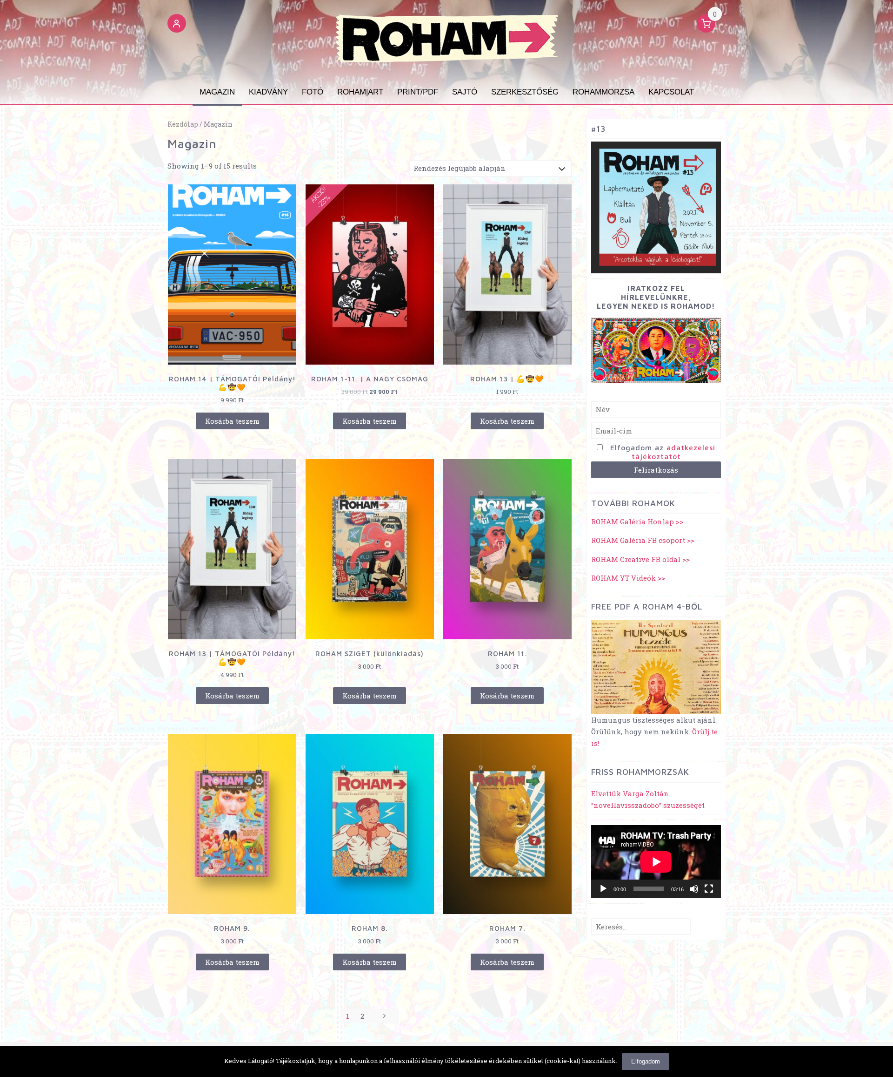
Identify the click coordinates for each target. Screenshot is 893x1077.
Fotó (312, 92)
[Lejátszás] (603, 889)
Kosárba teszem (232, 421)
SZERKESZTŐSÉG (525, 92)
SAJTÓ (464, 92)
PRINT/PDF (417, 92)
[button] (176, 24)
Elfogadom (645, 1061)
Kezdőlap (182, 124)
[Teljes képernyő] (708, 889)
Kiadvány (268, 92)
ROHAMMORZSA (603, 92)
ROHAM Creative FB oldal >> (640, 559)
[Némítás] (694, 889)
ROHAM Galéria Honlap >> (637, 521)
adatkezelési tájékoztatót (674, 452)
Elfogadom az (662, 452)
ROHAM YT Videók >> (628, 578)
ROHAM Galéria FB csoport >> (642, 540)
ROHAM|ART (360, 92)
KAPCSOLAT (671, 92)
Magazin (217, 92)
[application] (656, 861)
